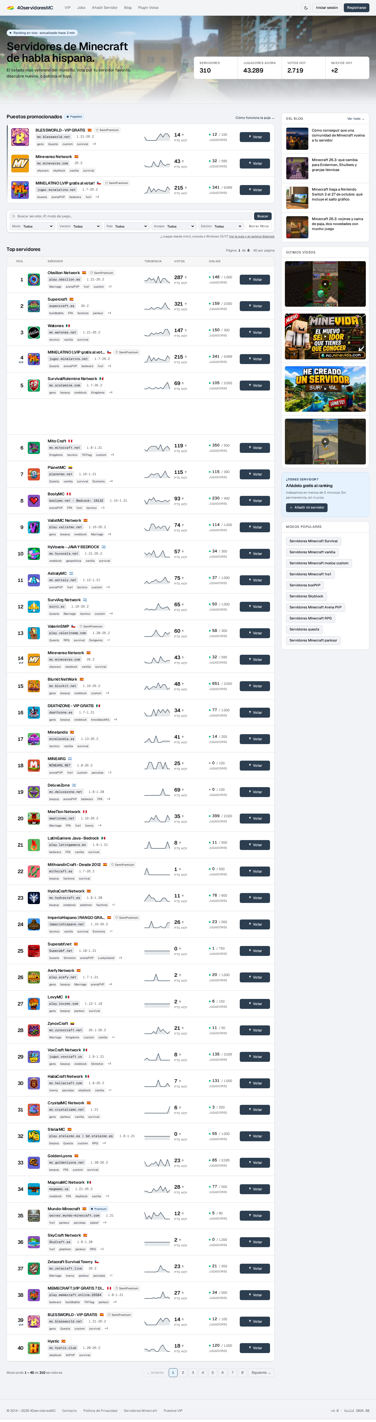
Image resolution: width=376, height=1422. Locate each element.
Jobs (81, 7)
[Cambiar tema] (305, 7)
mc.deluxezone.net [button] (65, 792)
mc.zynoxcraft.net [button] (65, 1030)
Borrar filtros (259, 226)
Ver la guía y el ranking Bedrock (252, 236)
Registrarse (356, 7)
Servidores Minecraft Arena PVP (316, 607)
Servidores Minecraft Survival (314, 541)
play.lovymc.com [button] (63, 1003)
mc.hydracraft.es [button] (64, 898)
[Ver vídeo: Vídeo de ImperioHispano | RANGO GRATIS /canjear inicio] (325, 441)
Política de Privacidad (100, 1410)
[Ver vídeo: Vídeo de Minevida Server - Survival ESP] (325, 336)
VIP (67, 7)
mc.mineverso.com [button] (52, 163)
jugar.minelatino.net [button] (56, 190)
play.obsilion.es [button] (64, 279)
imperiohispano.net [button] (66, 924)
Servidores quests (304, 629)
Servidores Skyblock (306, 596)
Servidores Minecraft (140, 1410)
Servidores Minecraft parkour (313, 640)
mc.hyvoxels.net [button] (63, 553)
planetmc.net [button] (60, 474)
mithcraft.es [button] (60, 871)
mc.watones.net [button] (62, 332)
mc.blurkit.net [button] (62, 686)
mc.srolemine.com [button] (64, 385)
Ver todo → (356, 118)
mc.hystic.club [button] (62, 1348)
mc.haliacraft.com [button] (65, 1083)
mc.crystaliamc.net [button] (66, 1109)
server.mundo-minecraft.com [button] (74, 1215)
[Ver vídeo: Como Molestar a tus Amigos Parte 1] (325, 284)
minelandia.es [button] (61, 739)
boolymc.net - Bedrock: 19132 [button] (76, 500)
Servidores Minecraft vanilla (312, 552)
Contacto (69, 1410)
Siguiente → (261, 1372)
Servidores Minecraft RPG (311, 618)
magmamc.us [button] (59, 1189)
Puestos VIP (173, 1410)
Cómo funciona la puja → (255, 118)
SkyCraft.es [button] (59, 1242)
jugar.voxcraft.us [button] (65, 1056)
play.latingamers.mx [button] (67, 845)
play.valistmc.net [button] (65, 527)
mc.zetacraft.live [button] (65, 1268)
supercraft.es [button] (61, 306)
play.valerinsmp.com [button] (67, 633)
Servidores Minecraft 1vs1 (310, 574)
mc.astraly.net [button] (62, 580)
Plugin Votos (148, 7)
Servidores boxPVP (305, 585)
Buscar (262, 216)
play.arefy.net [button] (62, 977)
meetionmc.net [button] (61, 818)
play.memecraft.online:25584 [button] (75, 1295)
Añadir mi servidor (309, 507)
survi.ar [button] (57, 606)
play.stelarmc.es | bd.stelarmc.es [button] (81, 1136)
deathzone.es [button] (60, 712)
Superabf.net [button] (60, 950)
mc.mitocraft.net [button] (64, 447)
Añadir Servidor (105, 7)
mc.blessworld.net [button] (53, 137)
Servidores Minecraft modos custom (319, 563)
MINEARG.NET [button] (59, 765)
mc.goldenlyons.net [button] (66, 1162)
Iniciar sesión (327, 7)
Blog (128, 7)
